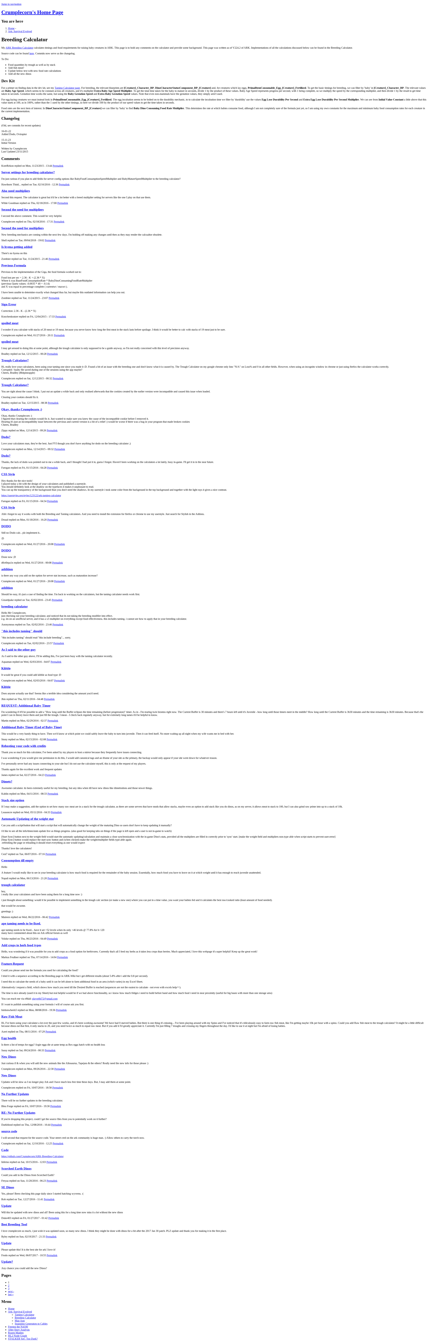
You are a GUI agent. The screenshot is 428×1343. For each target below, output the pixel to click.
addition (7, 569)
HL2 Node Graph (17, 1335)
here (31, 53)
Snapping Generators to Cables (31, 1323)
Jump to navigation (11, 4)
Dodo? (6, 437)
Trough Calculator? (15, 360)
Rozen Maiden (16, 1332)
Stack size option (12, 800)
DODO (6, 526)
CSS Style (8, 474)
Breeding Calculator (25, 1317)
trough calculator (13, 885)
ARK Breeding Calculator (19, 47)
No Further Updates (15, 1094)
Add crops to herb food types (21, 945)
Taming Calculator (24, 1314)
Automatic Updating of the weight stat (27, 819)
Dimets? (6, 781)
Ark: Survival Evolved (20, 31)
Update (6, 1206)
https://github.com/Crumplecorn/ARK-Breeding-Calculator (32, 1156)
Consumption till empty (17, 860)
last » (11, 1294)
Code (5, 1150)
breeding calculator (14, 606)
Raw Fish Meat (11, 1016)
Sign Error (8, 304)
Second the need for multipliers (22, 209)
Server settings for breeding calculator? (28, 172)
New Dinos (8, 1056)
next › (11, 1291)
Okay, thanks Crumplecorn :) (21, 409)
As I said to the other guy (18, 649)
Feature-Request (12, 963)
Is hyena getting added (16, 247)
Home (11, 28)
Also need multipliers (15, 191)
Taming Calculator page (67, 87)
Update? (7, 1261)
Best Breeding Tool (14, 1224)
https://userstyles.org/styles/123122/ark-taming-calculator (31, 495)
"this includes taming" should (21, 631)
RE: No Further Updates (18, 1112)
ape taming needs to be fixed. (21, 923)
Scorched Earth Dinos (16, 1168)
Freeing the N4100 (18, 1326)
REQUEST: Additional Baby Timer (25, 705)
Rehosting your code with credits (23, 746)
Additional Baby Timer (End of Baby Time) (31, 727)
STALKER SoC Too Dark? (23, 1338)
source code (9, 1131)
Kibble (6, 668)
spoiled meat (9, 323)
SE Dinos (7, 1187)
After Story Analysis (19, 1329)
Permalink (58, 165)
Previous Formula (13, 265)
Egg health (8, 1038)
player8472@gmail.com (45, 998)
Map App (20, 1320)
